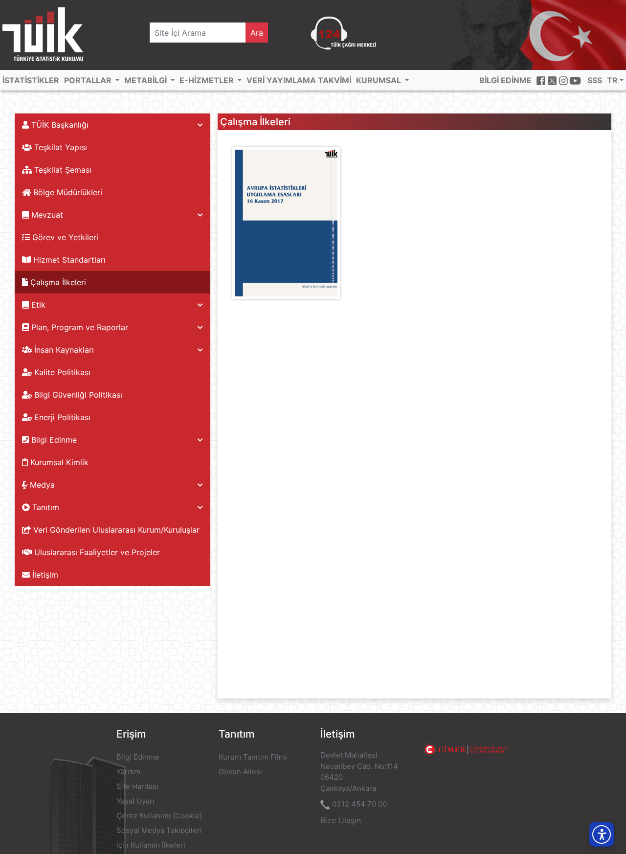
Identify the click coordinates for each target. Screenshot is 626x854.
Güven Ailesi (240, 771)
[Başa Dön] (598, 812)
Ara (256, 33)
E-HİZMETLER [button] (207, 80)
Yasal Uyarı (135, 801)
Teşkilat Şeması (61, 170)
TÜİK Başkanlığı (59, 125)
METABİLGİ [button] (146, 80)
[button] (601, 834)
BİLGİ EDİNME (505, 80)
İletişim (44, 575)
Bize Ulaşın (340, 820)
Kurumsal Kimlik (58, 462)
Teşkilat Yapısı (59, 147)
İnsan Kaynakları (63, 350)
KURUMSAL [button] (379, 80)
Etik (37, 305)
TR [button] (612, 80)
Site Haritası (137, 786)
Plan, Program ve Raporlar (78, 327)
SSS (594, 80)
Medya (41, 485)
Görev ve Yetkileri (64, 237)
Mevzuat (46, 215)
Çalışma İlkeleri (57, 282)
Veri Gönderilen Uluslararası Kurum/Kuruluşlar (115, 530)
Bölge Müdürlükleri (66, 192)
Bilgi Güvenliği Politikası (77, 395)
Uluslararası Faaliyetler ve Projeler (96, 552)
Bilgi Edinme (53, 440)
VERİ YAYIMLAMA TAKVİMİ (298, 80)
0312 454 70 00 (359, 804)
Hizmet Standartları (68, 260)
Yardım (128, 771)
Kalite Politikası (61, 372)
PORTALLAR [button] (88, 80)
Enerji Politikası (61, 417)
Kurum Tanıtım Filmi (253, 757)
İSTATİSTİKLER (30, 80)
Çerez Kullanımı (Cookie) (159, 815)
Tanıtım (44, 507)
